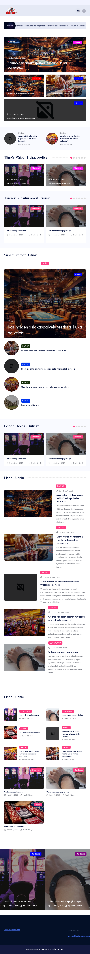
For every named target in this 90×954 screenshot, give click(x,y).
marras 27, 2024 (28, 759)
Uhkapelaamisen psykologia (60, 183)
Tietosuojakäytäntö (12, 929)
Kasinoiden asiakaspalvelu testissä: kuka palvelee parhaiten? (69, 498)
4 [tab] (79, 158)
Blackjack (36, 168)
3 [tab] (14, 41)
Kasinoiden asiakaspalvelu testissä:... (21, 93)
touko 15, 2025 (70, 740)
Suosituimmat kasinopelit (29, 733)
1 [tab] (8, 41)
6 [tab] (85, 158)
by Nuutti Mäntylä (30, 905)
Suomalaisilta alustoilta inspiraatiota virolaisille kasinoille (27, 138)
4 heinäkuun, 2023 (58, 235)
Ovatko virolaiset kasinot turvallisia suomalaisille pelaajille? (70, 138)
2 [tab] (11, 41)
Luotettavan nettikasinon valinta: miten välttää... (44, 350)
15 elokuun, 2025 (66, 491)
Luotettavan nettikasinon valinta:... (62, 93)
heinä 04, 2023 (70, 718)
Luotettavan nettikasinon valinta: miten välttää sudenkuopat (69, 539)
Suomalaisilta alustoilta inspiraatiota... (22, 118)
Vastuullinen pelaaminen (16, 183)
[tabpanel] (45, 54)
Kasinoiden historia (30, 405)
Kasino (77, 42)
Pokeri (24, 729)
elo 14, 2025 (69, 759)
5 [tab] (82, 158)
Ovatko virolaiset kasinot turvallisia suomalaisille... (45, 387)
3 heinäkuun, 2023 (16, 235)
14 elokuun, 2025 (66, 532)
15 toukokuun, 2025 (51, 577)
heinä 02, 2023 (27, 736)
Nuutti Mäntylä (24, 144)
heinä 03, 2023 (27, 718)
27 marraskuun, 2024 (60, 612)
